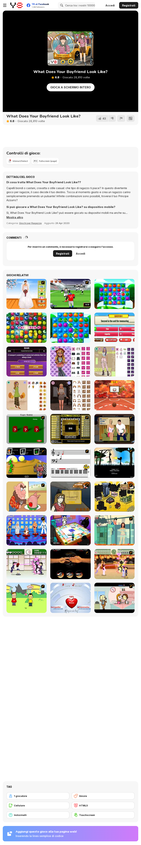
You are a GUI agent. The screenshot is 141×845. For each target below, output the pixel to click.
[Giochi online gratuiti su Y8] (16, 5)
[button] (14, 217)
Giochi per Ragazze (30, 223)
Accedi (110, 5)
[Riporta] (121, 118)
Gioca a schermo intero (70, 87)
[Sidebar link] (4, 5)
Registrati (128, 5)
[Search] (61, 5)
